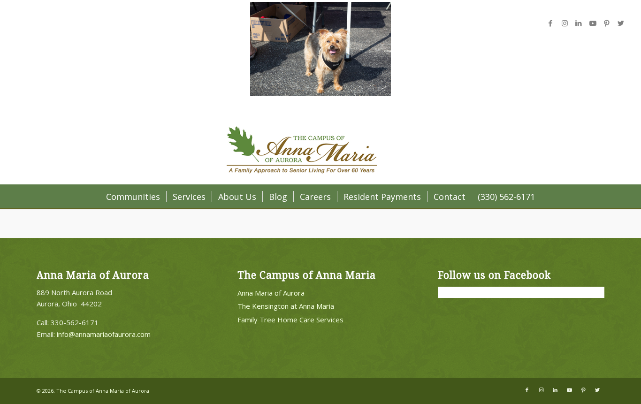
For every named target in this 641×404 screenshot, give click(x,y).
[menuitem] (133, 196)
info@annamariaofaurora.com (104, 334)
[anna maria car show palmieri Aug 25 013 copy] (320, 93)
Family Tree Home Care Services (290, 319)
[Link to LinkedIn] (579, 23)
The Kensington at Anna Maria (285, 306)
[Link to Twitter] (621, 23)
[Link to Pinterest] (607, 23)
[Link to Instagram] (564, 23)
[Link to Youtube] (593, 23)
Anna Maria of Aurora (271, 292)
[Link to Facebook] (550, 23)
